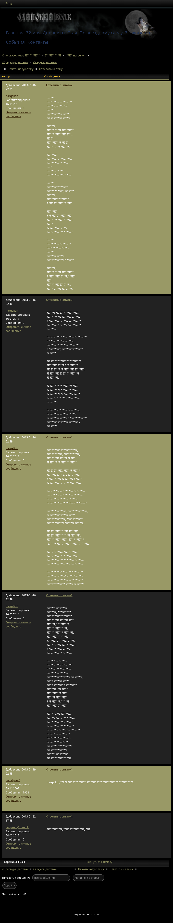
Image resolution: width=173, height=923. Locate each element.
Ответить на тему (51, 69)
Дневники (54, 33)
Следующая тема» (45, 62)
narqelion (12, 96)
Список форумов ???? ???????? (21, 55)
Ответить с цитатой (59, 85)
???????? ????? (53, 55)
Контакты (37, 42)
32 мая (33, 33)
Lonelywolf (13, 780)
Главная (14, 33)
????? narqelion (76, 55)
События (15, 42)
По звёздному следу (101, 33)
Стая (72, 33)
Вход (8, 3)
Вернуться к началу (99, 862)
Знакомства (137, 33)
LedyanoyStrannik (17, 827)
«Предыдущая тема (15, 62)
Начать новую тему (20, 69)
